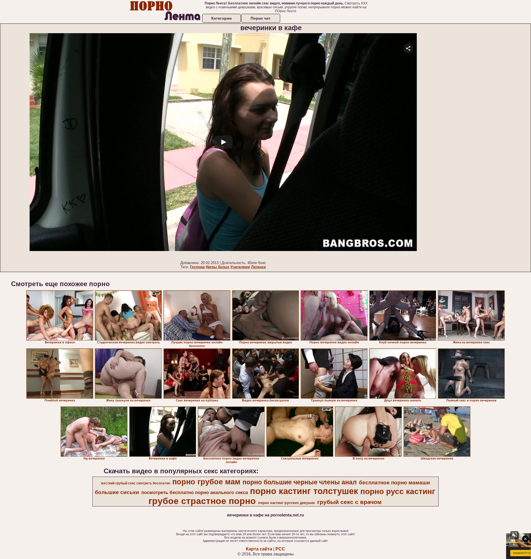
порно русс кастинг (397, 491)
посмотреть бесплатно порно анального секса (194, 492)
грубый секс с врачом (349, 502)
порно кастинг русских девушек (286, 503)
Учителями (240, 267)
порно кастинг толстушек (304, 491)
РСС (280, 549)
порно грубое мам (206, 482)
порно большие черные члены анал (300, 482)
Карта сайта (259, 549)
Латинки (258, 267)
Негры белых (217, 267)
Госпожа (197, 267)
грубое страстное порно (202, 501)
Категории (221, 18)
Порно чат (260, 18)
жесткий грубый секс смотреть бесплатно (135, 483)
